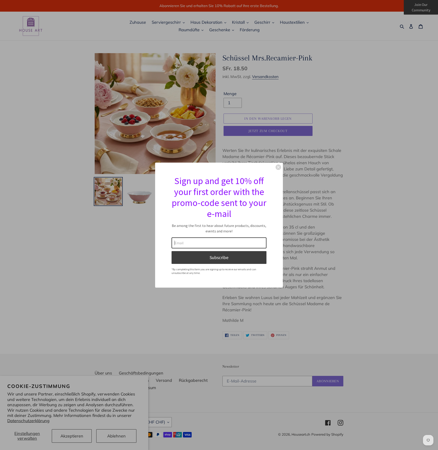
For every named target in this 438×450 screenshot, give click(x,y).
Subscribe (219, 257)
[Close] (278, 167)
